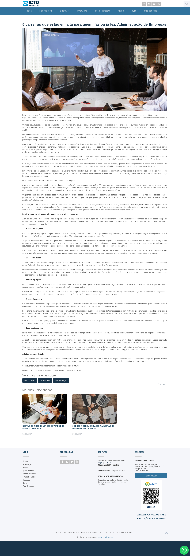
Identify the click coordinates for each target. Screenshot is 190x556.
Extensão (64, 11)
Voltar (162, 385)
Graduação (82, 11)
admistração (29, 380)
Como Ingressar (102, 11)
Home (29, 11)
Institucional (45, 11)
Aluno (121, 11)
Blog (134, 11)
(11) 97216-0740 (104, 463)
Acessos (26, 480)
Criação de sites (108, 537)
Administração (61, 380)
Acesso (26, 467)
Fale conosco (151, 476)
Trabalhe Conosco (31, 477)
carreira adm (45, 380)
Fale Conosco (150, 11)
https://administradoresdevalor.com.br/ (65, 370)
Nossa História (29, 474)
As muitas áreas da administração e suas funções (54, 181)
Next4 (100, 537)
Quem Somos (28, 471)
